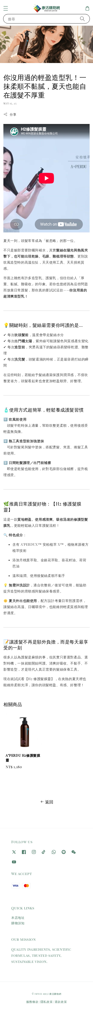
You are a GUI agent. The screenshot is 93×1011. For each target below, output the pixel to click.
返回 (49, 802)
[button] (6, 8)
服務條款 (32, 1002)
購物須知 (17, 923)
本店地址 (17, 917)
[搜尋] (82, 18)
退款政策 (61, 1002)
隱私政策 (46, 1002)
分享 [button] (13, 114)
